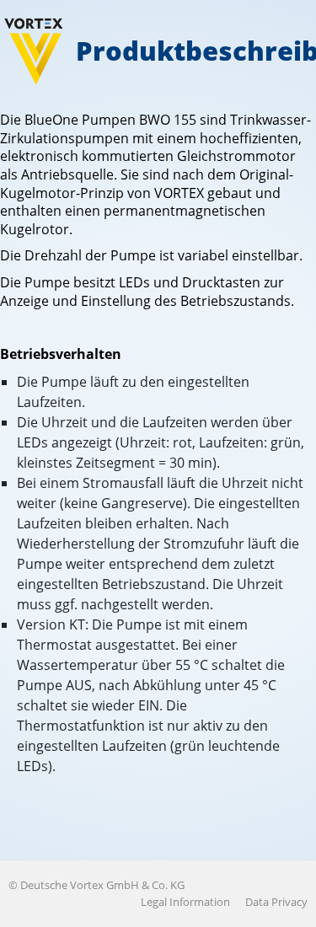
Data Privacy (276, 901)
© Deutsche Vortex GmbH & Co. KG (96, 884)
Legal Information (185, 901)
